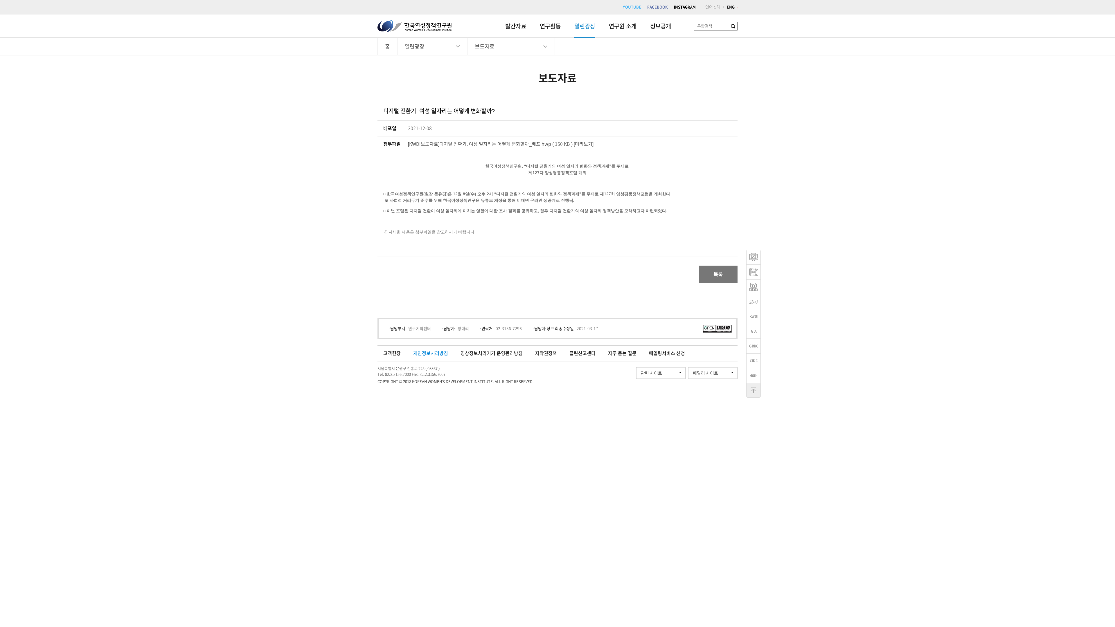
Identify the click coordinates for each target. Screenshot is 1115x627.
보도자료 (484, 46)
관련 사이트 (651, 373)
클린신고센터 (582, 353)
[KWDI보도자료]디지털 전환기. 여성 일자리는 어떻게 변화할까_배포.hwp (479, 144)
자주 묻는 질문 (622, 353)
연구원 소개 (622, 26)
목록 (718, 274)
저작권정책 (546, 353)
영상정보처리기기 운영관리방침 (492, 353)
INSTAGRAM (685, 7)
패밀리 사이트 (705, 373)
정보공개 (660, 26)
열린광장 (584, 26)
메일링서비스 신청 (667, 353)
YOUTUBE (632, 7)
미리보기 (583, 144)
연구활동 (550, 26)
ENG (731, 7)
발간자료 (515, 26)
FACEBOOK (657, 7)
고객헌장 (392, 353)
